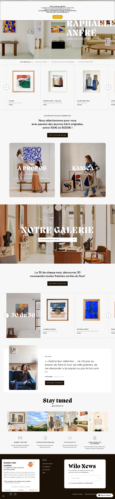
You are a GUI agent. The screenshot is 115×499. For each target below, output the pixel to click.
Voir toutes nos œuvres (57, 135)
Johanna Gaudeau (49, 329)
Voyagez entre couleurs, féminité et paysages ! (84, 38)
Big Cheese (94, 494)
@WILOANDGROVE (57, 406)
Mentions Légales (78, 494)
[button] (104, 495)
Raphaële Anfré (82, 329)
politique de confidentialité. (85, 483)
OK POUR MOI (57, 16)
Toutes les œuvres (47, 463)
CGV (43, 472)
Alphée (11, 101)
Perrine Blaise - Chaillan (52, 101)
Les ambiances (46, 466)
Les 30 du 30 (46, 469)
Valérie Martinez (83, 101)
